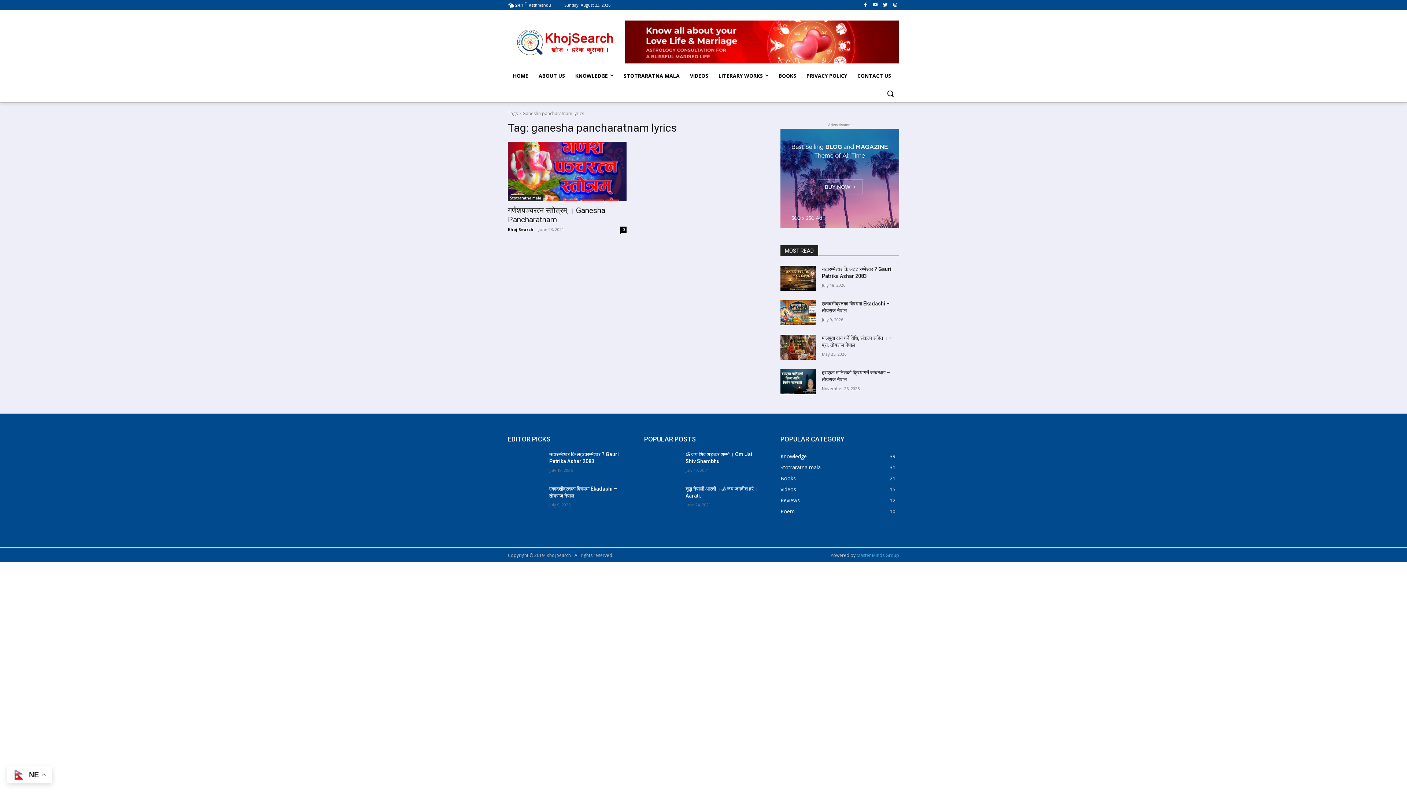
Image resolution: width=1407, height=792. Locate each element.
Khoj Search (520, 229)
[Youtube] (875, 5)
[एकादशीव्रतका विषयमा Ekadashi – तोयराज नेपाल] (798, 312)
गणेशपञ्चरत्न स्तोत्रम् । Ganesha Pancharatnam (556, 215)
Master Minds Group (878, 555)
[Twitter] (885, 5)
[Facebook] (865, 5)
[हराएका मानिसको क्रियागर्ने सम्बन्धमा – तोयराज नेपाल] (798, 381)
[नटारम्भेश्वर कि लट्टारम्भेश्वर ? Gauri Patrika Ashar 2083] (798, 278)
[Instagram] (895, 5)
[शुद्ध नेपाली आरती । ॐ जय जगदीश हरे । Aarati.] (662, 497)
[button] (890, 93)
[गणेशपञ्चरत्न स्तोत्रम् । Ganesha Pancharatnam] (567, 171)
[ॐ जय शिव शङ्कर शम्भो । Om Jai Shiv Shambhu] (662, 463)
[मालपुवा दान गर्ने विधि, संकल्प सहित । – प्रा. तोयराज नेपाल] (798, 347)
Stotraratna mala (525, 198)
